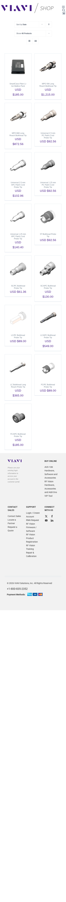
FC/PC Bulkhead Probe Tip (48, 386)
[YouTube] (46, 520)
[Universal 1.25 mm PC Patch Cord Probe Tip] (48, 165)
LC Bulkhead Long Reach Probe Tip (18, 386)
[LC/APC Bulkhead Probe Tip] (48, 318)
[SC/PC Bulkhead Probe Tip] (18, 269)
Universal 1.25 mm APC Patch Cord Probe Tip (18, 236)
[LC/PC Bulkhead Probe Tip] (18, 318)
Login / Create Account (33, 515)
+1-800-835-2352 (17, 588)
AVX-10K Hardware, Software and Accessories (51, 472)
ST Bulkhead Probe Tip (48, 235)
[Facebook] (52, 516)
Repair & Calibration (31, 554)
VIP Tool (48, 496)
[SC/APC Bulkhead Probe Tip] (48, 269)
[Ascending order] (49, 24)
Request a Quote (12, 529)
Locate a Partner (12, 522)
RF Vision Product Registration (32, 538)
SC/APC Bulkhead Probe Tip (48, 287)
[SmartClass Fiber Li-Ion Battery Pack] (18, 67)
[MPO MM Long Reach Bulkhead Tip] (18, 116)
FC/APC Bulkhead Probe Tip (18, 435)
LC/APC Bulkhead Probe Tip (48, 336)
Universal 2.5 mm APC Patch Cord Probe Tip (18, 185)
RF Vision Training (30, 547)
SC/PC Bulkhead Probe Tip (18, 287)
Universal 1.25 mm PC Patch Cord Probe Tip (48, 185)
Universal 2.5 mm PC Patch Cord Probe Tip (48, 135)
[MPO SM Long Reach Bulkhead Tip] (48, 67)
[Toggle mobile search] (63, 10)
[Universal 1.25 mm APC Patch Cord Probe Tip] (18, 217)
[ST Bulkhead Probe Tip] (48, 217)
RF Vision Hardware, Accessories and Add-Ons (51, 487)
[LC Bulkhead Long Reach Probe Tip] (18, 367)
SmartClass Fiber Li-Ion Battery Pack (18, 85)
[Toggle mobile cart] (63, 13)
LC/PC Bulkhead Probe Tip (18, 336)
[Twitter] (46, 516)
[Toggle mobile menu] (63, 7)
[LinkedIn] (52, 520)
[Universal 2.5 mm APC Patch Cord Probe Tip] (18, 165)
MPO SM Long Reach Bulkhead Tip (47, 85)
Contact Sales (14, 516)
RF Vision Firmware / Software (31, 527)
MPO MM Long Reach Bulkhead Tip (18, 134)
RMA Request (32, 520)
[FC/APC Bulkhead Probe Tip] (18, 417)
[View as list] (36, 41)
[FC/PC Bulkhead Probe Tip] (48, 367)
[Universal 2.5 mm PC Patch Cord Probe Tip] (48, 116)
